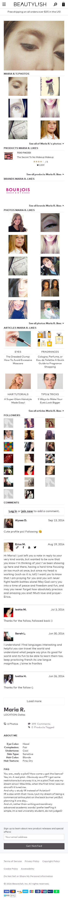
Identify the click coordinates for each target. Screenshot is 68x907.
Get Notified (34, 846)
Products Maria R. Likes (21, 148)
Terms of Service (13, 861)
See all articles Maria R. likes (45, 411)
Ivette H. (20, 676)
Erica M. (20, 544)
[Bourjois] (18, 191)
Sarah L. (20, 633)
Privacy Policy (32, 861)
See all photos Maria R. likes (45, 323)
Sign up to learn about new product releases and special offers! (33, 830)
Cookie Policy (11, 869)
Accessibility (27, 869)
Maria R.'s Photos (16, 74)
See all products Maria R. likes (43, 174)
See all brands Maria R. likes (45, 206)
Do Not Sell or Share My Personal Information (28, 876)
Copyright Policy (51, 861)
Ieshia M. (20, 609)
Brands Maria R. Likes (19, 179)
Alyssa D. (21, 520)
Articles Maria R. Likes (20, 328)
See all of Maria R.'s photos (45, 144)
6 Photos (12, 724)
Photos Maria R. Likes (19, 210)
